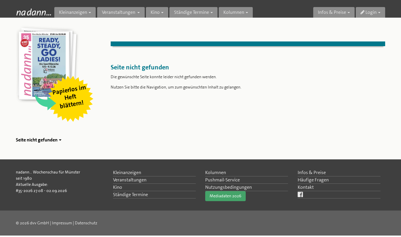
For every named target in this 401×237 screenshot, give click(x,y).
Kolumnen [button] (233, 12)
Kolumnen (215, 172)
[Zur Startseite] (33, 12)
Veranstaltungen (129, 180)
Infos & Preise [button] (332, 12)
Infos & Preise (312, 172)
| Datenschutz (85, 223)
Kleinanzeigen (127, 172)
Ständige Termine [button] (191, 12)
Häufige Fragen (313, 180)
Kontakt (306, 187)
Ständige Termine (130, 194)
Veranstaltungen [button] (119, 12)
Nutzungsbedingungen (228, 187)
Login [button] (371, 12)
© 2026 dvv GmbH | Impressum (44, 223)
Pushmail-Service (222, 180)
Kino (117, 187)
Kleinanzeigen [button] (73, 12)
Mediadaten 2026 (225, 195)
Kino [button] (155, 12)
